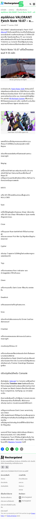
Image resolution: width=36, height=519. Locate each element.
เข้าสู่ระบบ (21, 4)
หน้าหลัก (3, 10)
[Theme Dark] (7, 467)
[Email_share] (21, 449)
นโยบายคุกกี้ (4, 511)
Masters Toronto (15, 442)
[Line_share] (7, 449)
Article (21, 490)
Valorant (12, 381)
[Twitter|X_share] (12, 449)
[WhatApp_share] (16, 449)
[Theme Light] (3, 467)
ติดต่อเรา (21, 486)
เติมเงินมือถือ (4, 486)
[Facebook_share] (2, 449)
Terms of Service (11, 516)
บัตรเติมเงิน (4, 482)
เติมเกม (3, 479)
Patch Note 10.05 (17, 89)
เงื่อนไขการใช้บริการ (6, 497)
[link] (3, 10)
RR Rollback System (17, 98)
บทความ (11, 10)
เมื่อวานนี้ (4, 32)
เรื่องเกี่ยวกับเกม (21, 10)
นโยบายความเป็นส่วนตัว (7, 501)
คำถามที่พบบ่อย (23, 479)
